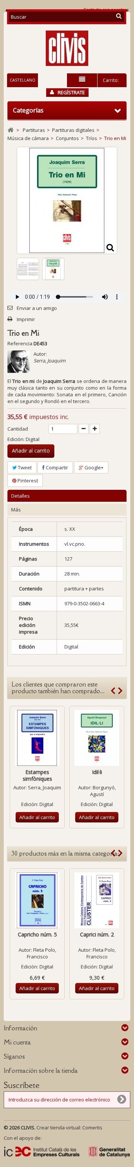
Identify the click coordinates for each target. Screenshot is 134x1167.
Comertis (92, 1127)
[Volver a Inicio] (10, 130)
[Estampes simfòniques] (37, 738)
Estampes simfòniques (37, 775)
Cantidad (17, 428)
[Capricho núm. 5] (37, 900)
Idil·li (97, 772)
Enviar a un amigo (37, 308)
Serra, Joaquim (50, 360)
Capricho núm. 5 (37, 934)
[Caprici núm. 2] (96, 900)
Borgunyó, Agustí (103, 790)
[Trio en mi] (28, 269)
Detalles (20, 495)
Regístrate (71, 92)
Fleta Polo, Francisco (41, 953)
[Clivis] (67, 48)
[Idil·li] (96, 738)
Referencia (19, 343)
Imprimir (26, 319)
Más (16, 509)
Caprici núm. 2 (97, 934)
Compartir (56, 467)
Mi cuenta (17, 1042)
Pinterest (27, 480)
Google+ (93, 467)
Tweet (24, 467)
